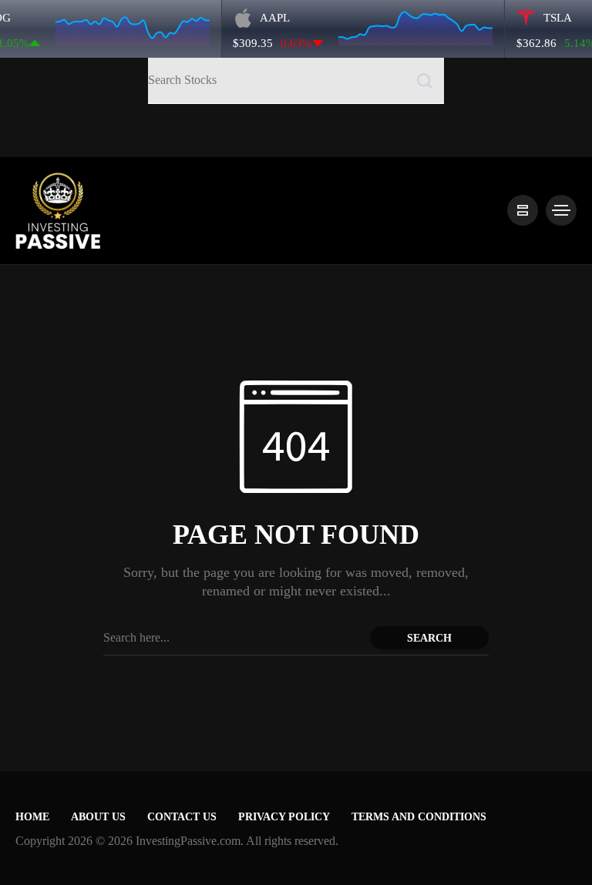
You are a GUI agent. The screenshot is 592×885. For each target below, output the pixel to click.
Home (32, 817)
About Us (98, 817)
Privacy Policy (284, 817)
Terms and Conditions (419, 817)
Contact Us (182, 817)
